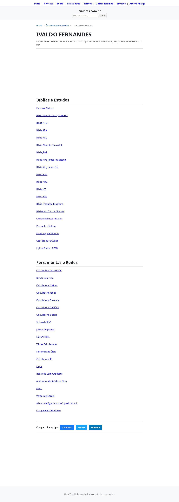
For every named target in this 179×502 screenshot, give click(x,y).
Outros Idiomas (104, 3)
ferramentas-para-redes (57, 25)
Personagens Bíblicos (47, 233)
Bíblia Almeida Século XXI (49, 145)
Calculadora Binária (46, 314)
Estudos (121, 3)
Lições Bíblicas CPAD (47, 248)
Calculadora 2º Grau (46, 285)
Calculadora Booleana (47, 300)
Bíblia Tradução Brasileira (49, 203)
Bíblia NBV (41, 181)
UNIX (39, 388)
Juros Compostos (45, 329)
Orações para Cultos (47, 240)
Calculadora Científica (47, 307)
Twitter (81, 427)
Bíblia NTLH (42, 122)
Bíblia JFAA (41, 152)
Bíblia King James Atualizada (51, 159)
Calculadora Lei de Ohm (49, 270)
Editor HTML (43, 336)
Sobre (60, 3)
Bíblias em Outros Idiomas (50, 211)
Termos (88, 3)
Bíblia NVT (41, 196)
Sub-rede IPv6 (43, 322)
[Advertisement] (89, 71)
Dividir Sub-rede (44, 277)
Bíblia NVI (41, 189)
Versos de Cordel (45, 395)
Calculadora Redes (46, 292)
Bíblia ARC (41, 137)
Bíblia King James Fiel (47, 167)
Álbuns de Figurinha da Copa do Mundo (57, 403)
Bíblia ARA (41, 130)
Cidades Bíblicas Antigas (49, 218)
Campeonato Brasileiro (48, 410)
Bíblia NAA (41, 174)
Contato (48, 3)
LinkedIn (95, 427)
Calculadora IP (44, 359)
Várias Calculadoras (46, 344)
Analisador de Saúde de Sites (51, 381)
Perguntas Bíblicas (46, 226)
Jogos (39, 366)
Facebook (67, 427)
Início (37, 3)
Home (39, 25)
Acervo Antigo (137, 3)
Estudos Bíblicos (45, 108)
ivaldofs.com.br (89, 11)
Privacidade (73, 3)
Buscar (103, 15)
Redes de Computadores (49, 373)
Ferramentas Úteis (46, 351)
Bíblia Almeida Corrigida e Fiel (52, 115)
